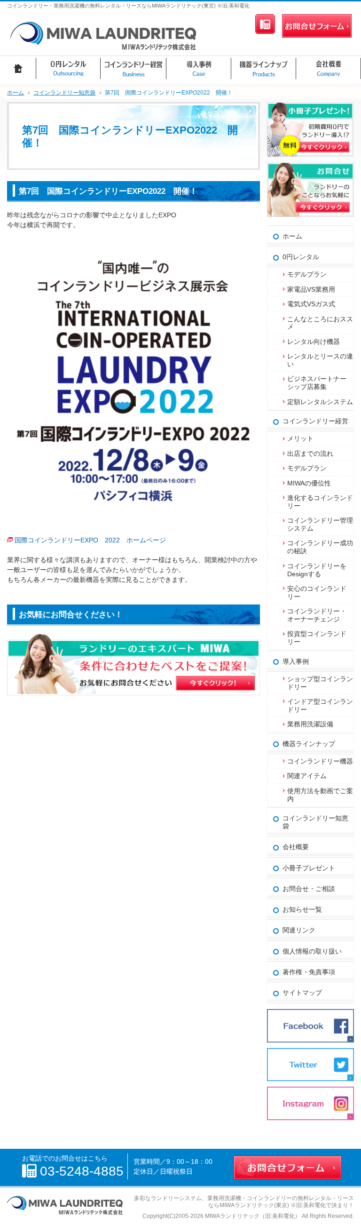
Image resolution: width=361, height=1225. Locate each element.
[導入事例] (198, 68)
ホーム (292, 236)
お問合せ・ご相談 (309, 888)
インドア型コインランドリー (320, 705)
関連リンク (299, 930)
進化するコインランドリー (320, 501)
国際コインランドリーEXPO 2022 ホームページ (90, 540)
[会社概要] (328, 68)
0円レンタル (301, 257)
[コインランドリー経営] (133, 68)
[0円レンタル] (68, 68)
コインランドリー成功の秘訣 (320, 547)
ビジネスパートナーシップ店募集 (316, 382)
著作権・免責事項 (309, 972)
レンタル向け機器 (313, 341)
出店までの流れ (310, 453)
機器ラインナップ (309, 744)
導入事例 (296, 661)
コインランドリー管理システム (320, 524)
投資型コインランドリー (316, 637)
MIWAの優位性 (309, 483)
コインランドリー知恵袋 (315, 822)
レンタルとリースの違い (320, 360)
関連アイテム (307, 776)
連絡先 (265, 24)
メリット (300, 438)
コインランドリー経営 (315, 421)
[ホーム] (18, 68)
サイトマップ (302, 992)
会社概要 (296, 847)
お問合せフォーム (317, 26)
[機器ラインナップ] (263, 68)
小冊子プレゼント (309, 868)
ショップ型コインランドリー (320, 683)
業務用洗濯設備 (310, 724)
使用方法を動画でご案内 (320, 795)
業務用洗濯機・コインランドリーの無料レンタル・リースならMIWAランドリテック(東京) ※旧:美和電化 (280, 1202)
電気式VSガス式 (311, 304)
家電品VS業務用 (311, 289)
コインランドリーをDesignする (316, 570)
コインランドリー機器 (320, 761)
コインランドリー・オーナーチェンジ (316, 615)
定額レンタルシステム (320, 402)
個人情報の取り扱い (312, 951)
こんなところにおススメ (320, 323)
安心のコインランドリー (316, 592)
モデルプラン (307, 274)
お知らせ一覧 (302, 909)
